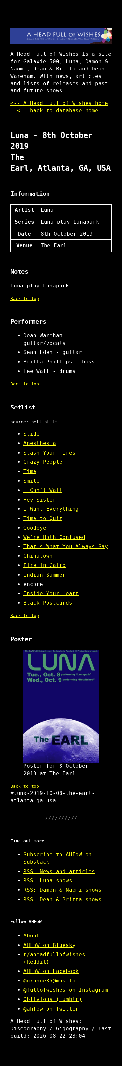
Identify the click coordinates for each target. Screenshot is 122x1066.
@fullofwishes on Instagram (65, 990)
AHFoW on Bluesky (49, 945)
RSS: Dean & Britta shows (62, 899)
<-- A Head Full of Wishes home (59, 103)
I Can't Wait (42, 490)
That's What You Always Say (65, 546)
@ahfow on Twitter (51, 1009)
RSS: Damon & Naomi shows (62, 890)
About (31, 936)
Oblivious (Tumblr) (52, 999)
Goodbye (34, 528)
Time (29, 471)
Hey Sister (39, 500)
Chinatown (38, 556)
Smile (31, 481)
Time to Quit (42, 518)
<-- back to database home (57, 110)
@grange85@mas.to (49, 981)
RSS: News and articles (59, 871)
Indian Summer (44, 575)
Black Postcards (47, 603)
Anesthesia (39, 443)
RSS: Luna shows (47, 880)
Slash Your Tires (49, 453)
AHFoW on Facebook (51, 971)
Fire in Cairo (44, 565)
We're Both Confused (54, 537)
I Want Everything (51, 509)
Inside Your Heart (51, 593)
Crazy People (42, 462)
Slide (31, 434)
